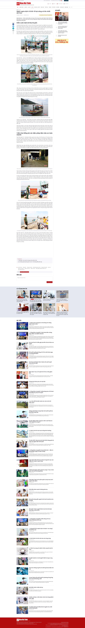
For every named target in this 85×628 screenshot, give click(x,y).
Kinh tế (29, 7)
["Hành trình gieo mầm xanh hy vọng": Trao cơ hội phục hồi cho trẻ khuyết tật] (22, 473)
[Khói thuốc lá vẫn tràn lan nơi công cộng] (22, 541)
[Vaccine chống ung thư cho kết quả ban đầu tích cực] (22, 571)
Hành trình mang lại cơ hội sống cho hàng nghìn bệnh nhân (40, 323)
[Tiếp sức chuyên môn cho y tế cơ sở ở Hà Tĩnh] (49, 294)
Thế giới (50, 7)
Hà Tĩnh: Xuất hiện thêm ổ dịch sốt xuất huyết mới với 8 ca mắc (62, 27)
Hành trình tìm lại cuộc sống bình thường (40, 430)
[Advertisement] (34, 249)
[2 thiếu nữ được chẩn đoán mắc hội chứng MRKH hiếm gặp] (22, 600)
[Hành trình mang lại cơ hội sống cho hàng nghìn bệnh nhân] (22, 326)
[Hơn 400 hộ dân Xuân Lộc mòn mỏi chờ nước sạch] (22, 404)
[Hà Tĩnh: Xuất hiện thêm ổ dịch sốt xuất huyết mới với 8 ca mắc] (22, 365)
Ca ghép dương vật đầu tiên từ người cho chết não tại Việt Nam (40, 607)
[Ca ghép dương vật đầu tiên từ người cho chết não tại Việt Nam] (22, 610)
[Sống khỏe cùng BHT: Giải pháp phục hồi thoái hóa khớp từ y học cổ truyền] (22, 394)
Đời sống (57, 7)
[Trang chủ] (18, 7)
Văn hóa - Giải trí (37, 7)
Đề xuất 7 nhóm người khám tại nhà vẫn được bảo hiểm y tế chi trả (40, 509)
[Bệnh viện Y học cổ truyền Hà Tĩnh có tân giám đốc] (61, 16)
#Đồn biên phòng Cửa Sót (36, 267)
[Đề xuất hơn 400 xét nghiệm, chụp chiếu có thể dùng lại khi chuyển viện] (49, 307)
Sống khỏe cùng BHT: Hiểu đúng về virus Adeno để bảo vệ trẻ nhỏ (39, 519)
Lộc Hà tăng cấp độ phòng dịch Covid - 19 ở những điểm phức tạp (30, 261)
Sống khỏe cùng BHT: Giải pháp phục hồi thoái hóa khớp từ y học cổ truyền (41, 392)
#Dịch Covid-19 (33, 268)
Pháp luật (42, 7)
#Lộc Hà (49, 267)
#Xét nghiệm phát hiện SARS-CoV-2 (41, 268)
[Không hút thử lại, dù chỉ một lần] (22, 385)
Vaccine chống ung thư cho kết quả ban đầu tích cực (41, 568)
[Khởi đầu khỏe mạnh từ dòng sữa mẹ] (22, 492)
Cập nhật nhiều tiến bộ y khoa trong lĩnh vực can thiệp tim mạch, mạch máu (41, 460)
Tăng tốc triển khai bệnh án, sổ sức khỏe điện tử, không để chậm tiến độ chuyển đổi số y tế (62, 314)
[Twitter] (13, 26)
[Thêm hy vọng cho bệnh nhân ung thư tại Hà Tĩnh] (22, 551)
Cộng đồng (66, 7)
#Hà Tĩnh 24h (20, 267)
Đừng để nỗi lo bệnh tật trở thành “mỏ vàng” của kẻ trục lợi (41, 529)
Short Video (21, 7)
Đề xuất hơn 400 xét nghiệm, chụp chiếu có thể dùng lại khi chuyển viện (49, 313)
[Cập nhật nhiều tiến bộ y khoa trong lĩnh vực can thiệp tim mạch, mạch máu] (22, 463)
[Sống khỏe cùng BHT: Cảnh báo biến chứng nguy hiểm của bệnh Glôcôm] (22, 335)
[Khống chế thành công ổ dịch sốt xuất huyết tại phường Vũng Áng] (22, 414)
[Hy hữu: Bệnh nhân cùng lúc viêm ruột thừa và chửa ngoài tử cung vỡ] (22, 424)
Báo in (55, 3)
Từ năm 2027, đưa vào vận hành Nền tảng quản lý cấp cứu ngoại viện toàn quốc (41, 441)
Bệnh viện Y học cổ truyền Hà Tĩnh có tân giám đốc (62, 19)
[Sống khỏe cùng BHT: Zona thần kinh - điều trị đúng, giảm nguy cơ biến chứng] (22, 453)
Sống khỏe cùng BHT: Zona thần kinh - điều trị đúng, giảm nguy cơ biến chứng (41, 451)
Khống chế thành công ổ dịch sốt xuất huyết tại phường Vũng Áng (41, 411)
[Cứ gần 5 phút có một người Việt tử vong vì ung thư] (22, 561)
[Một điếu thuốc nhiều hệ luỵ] (22, 590)
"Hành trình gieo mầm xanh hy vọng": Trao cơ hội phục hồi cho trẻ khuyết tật (41, 470)
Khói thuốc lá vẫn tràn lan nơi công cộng (40, 538)
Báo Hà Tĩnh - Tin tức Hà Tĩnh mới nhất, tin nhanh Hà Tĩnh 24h (26, 3)
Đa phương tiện (60, 3)
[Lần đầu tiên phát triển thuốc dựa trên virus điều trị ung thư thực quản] (36, 307)
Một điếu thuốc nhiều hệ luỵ (36, 587)
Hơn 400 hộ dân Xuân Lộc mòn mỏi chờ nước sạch (40, 402)
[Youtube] (61, 0)
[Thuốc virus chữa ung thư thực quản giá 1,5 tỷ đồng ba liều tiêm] (62, 294)
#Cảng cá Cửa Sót (29, 267)
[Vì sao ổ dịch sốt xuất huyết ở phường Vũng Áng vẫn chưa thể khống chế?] (22, 581)
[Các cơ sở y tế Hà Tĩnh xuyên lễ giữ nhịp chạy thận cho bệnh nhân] (23, 294)
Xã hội (32, 7)
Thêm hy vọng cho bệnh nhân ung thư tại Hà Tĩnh (41, 549)
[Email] (13, 28)
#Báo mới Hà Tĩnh (27, 268)
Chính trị (25, 7)
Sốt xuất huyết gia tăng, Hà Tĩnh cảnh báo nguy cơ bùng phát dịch (41, 353)
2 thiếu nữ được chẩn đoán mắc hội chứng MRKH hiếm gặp (41, 598)
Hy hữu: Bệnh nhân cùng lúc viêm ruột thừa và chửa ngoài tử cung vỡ (63, 31)
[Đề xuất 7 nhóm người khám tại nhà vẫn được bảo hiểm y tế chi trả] (22, 512)
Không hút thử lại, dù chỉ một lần (62, 36)
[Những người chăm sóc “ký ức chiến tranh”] (23, 307)
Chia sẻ (13, 22)
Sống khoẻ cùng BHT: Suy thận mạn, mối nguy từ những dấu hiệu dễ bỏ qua (35, 300)
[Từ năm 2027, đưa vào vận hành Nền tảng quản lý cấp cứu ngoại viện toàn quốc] (22, 443)
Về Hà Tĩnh (53, 7)
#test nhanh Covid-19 (21, 269)
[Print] (13, 30)
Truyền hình (66, 3)
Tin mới (50, 3)
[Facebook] (13, 24)
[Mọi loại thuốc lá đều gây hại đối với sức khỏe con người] (22, 345)
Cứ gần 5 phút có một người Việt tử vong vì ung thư (40, 558)
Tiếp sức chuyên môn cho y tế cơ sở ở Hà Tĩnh (48, 300)
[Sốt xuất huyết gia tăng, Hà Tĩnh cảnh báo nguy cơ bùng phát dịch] (22, 355)
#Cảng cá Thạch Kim (44, 267)
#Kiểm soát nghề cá (21, 268)
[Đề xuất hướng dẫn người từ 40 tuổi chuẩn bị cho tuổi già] (22, 502)
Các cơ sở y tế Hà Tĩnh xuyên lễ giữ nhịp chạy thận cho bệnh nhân (22, 300)
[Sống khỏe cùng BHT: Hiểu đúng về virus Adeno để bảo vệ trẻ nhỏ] (22, 522)
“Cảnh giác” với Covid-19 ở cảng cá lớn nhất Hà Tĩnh (27, 260)
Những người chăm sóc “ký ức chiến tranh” (23, 313)
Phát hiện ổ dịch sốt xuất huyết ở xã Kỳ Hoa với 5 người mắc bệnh (41, 480)
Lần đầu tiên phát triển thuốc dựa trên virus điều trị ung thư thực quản (36, 313)
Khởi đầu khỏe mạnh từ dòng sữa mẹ (38, 489)
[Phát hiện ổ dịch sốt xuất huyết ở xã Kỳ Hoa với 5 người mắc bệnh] (22, 483)
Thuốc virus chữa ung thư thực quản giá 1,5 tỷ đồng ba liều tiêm (62, 23)
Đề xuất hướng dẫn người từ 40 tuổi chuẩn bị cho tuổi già (41, 500)
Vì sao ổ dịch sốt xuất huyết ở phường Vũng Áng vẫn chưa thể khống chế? (41, 578)
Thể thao (46, 7)
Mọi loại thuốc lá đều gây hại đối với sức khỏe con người (41, 343)
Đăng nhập (66, 0)
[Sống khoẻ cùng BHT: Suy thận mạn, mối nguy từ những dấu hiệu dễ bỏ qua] (36, 294)
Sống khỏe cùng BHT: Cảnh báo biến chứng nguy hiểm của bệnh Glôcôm (40, 333)
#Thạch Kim (24, 267)
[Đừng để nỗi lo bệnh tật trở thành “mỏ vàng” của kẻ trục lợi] (22, 532)
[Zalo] (62, 0)
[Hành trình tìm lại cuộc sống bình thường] (22, 434)
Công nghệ (62, 7)
